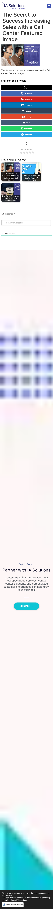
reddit (28, 117)
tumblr (28, 111)
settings (23, 900)
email (28, 123)
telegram (28, 134)
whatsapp (28, 128)
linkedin (28, 105)
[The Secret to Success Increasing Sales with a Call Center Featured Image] (20, 65)
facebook (28, 93)
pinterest (28, 99)
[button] (49, 6)
